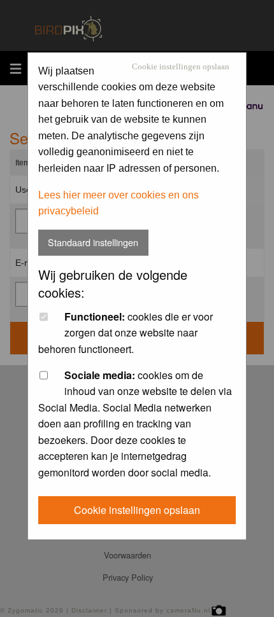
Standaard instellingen (93, 242)
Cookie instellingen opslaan (180, 67)
